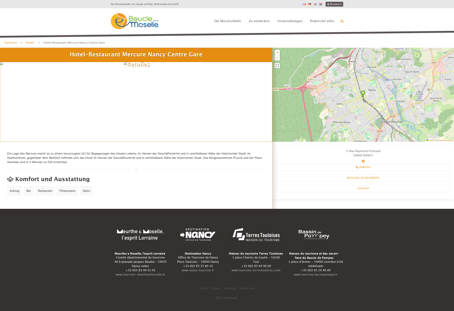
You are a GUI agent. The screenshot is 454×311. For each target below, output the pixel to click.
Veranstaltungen (289, 21)
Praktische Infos (322, 21)
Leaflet (431, 140)
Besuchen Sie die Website (363, 178)
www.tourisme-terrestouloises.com (256, 270)
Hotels (30, 43)
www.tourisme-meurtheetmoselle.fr (140, 274)
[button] (342, 21)
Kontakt (363, 188)
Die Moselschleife (227, 21)
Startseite (10, 43)
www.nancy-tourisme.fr (198, 270)
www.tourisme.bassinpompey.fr (315, 274)
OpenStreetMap (446, 140)
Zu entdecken (259, 21)
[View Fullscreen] (277, 65)
